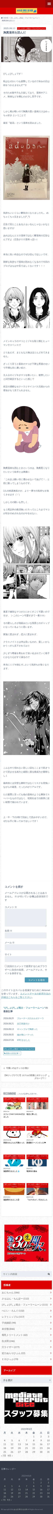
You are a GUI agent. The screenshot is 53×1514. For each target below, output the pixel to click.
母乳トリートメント (15, 1334)
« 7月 (3, 1455)
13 (19, 1444)
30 (41, 1451)
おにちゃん (10, 1292)
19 (12, 1448)
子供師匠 (9, 1322)
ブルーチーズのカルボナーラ (30, 1018)
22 (33, 1448)
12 (12, 1444)
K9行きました (23, 1040)
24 (48, 1448)
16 (41, 1444)
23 (41, 1448)
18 (4, 1448)
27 (19, 1451)
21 (26, 1448)
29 (33, 1451)
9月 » (10, 1455)
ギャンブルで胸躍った (27, 1029)
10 (48, 1440)
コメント (11, 907)
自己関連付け (23, 1023)
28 (26, 1451)
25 (4, 1451)
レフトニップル (13, 1316)
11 (4, 1444)
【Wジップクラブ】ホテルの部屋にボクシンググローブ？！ (25, 1076)
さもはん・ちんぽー (15, 1298)
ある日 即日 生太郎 (20, 1509)
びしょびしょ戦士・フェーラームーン (24, 1007)
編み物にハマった (25, 1034)
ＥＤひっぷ (10, 1359)
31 (48, 1451)
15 (33, 1444)
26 (12, 1451)
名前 (8, 930)
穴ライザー (10, 1347)
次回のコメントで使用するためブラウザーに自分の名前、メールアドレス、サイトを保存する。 (26, 970)
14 (26, 1444)
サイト (8, 954)
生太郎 (8, 1341)
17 (48, 1444)
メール (10, 942)
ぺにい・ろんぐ (13, 1310)
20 (19, 1448)
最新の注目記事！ (13, 1053)
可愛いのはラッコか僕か (17, 1068)
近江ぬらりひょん (13, 1353)
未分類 (8, 1328)
